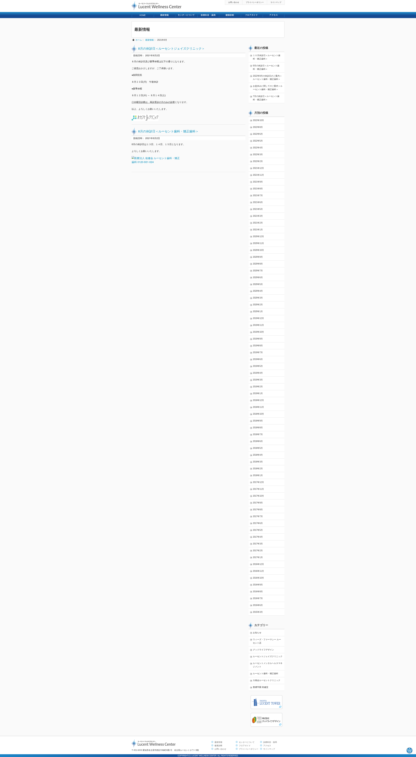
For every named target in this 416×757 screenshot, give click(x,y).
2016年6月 (258, 605)
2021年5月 (258, 209)
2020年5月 (258, 284)
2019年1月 (258, 393)
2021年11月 (258, 175)
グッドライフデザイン (263, 650)
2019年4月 (258, 373)
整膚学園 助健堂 (260, 687)
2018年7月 (258, 434)
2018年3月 (258, 461)
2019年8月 (258, 345)
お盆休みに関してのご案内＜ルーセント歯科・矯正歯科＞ (267, 88)
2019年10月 (258, 332)
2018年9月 (258, 420)
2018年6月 (258, 441)
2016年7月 (258, 598)
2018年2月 (258, 468)
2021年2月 (258, 223)
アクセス (267, 746)
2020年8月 (258, 264)
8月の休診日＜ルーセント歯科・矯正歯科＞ (168, 131)
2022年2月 (258, 161)
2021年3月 (258, 216)
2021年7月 (258, 195)
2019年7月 (258, 352)
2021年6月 (258, 202)
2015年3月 (258, 612)
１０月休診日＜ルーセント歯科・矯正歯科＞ (266, 57)
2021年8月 (162, 40)
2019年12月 (258, 318)
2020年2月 (258, 304)
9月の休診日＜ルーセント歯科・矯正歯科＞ (266, 67)
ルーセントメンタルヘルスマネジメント (267, 665)
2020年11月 (258, 243)
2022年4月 (258, 147)
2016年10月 (258, 578)
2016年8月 (258, 591)
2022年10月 (258, 120)
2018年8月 (258, 427)
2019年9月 (258, 339)
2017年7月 (258, 516)
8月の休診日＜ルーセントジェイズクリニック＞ (171, 48)
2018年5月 (258, 448)
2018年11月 (258, 407)
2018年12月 (258, 400)
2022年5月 (258, 141)
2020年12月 (258, 236)
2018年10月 (258, 414)
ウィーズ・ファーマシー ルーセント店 (267, 641)
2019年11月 (258, 325)
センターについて (246, 742)
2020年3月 (258, 298)
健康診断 (218, 746)
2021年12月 (258, 168)
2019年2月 (258, 386)
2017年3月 (258, 543)
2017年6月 (258, 523)
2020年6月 (258, 277)
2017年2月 (258, 550)
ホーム (139, 40)
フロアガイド (245, 746)
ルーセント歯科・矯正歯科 (265, 673)
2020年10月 (258, 250)
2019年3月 (258, 379)
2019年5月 (258, 366)
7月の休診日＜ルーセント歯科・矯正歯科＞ (266, 98)
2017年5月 (258, 530)
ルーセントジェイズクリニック (267, 656)
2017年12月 (258, 482)
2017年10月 (258, 496)
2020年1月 (258, 311)
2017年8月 (258, 509)
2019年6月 (258, 359)
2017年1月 (258, 557)
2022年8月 (258, 127)
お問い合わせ (233, 2)
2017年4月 (258, 537)
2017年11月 (258, 489)
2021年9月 (258, 182)
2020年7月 (258, 270)
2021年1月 (258, 229)
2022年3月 (258, 154)
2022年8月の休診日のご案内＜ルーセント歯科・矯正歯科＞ (267, 78)
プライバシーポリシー (255, 2)
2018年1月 (258, 475)
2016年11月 (258, 571)
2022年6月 (258, 134)
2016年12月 (258, 564)
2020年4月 (258, 291)
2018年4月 (258, 455)
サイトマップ (276, 2)
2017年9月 (258, 502)
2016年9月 (258, 584)
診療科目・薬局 (270, 742)
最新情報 (149, 40)
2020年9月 (258, 257)
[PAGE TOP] (409, 750)
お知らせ (257, 632)
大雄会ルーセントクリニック (266, 680)
